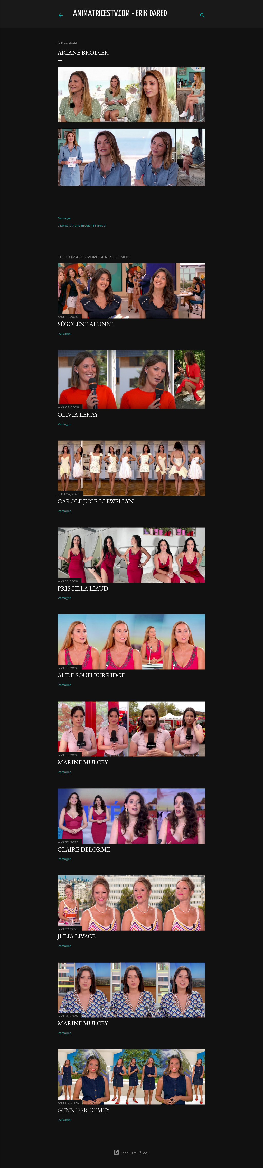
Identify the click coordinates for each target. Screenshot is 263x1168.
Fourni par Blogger (135, 1152)
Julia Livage (77, 936)
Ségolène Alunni (85, 324)
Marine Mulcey (83, 762)
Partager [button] (64, 218)
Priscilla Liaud (83, 588)
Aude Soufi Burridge (91, 675)
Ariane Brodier (81, 225)
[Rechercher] (202, 14)
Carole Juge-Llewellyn (96, 501)
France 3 (99, 225)
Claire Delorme (84, 849)
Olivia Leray (78, 414)
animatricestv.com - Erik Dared (120, 14)
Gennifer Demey (83, 1110)
